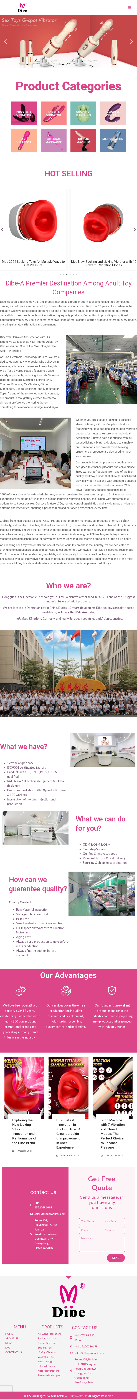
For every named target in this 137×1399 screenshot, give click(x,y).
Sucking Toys (45, 1347)
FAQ (7, 1347)
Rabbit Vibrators (47, 1338)
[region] (68, 41)
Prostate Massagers (49, 1375)
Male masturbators (48, 1370)
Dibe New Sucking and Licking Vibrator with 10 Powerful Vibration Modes (103, 263)
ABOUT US (11, 1338)
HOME (9, 1333)
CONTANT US (13, 1352)
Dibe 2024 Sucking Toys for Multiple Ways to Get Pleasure (33, 263)
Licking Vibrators (47, 1352)
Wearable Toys (46, 1356)
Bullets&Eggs (45, 1361)
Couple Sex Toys (47, 1342)
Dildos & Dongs (46, 1366)
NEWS (8, 1342)
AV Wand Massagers (49, 1333)
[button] (68, 41)
